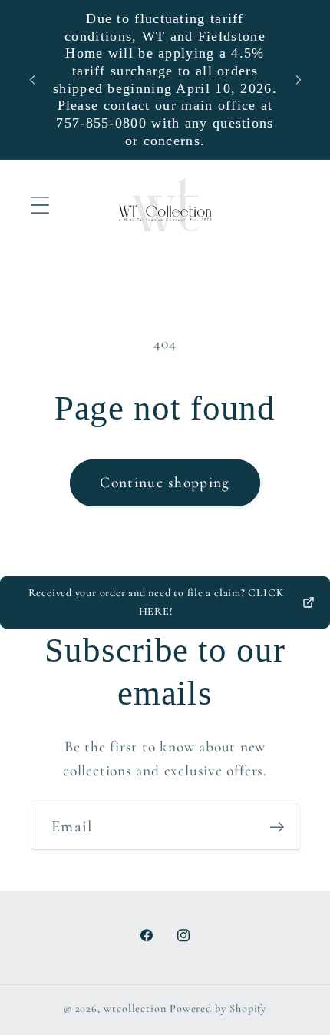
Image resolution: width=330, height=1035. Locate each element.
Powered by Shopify (218, 1008)
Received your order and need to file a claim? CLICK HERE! (156, 601)
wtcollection (135, 1008)
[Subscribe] (277, 827)
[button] (39, 205)
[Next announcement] (298, 80)
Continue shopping (164, 482)
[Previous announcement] (32, 80)
